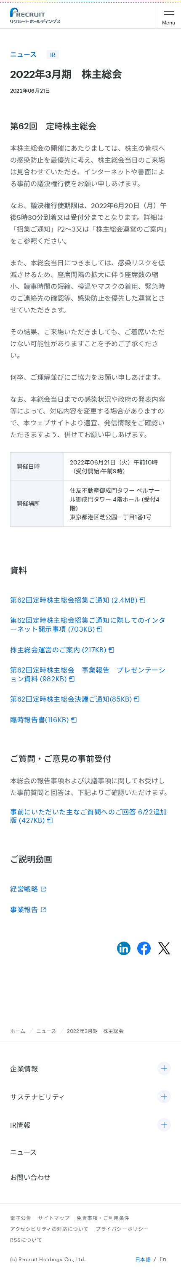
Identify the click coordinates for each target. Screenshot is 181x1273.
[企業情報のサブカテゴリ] (164, 1069)
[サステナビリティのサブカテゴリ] (164, 1097)
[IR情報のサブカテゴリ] (164, 1125)
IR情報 (20, 1125)
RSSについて (26, 1240)
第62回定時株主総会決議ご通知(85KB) (71, 699)
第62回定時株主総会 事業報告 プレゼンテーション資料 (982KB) (88, 674)
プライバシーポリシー (122, 1229)
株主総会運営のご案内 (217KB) (58, 650)
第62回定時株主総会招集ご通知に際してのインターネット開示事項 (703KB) (88, 624)
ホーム (18, 1031)
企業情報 (24, 1069)
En (163, 1258)
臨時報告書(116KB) (39, 719)
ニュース (46, 1031)
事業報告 (24, 909)
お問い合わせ (30, 1177)
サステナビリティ (38, 1097)
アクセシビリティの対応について (49, 1229)
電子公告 (20, 1218)
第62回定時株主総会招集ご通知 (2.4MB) (74, 600)
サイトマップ (54, 1218)
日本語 (143, 1259)
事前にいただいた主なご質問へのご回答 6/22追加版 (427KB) (88, 816)
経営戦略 (24, 889)
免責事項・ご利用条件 (103, 1218)
